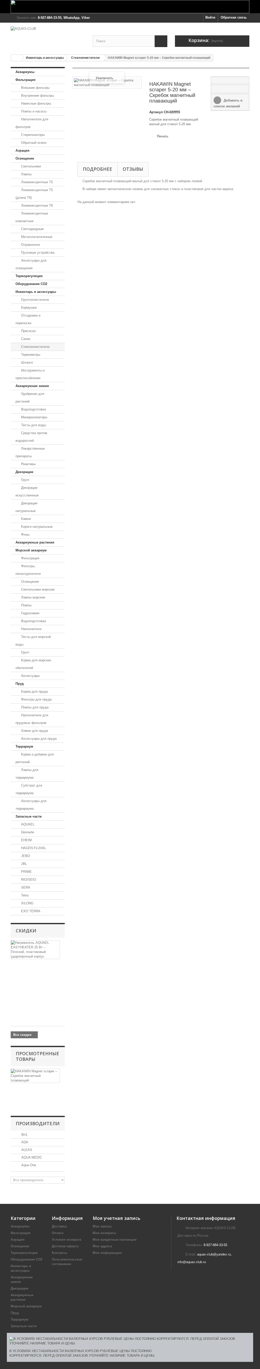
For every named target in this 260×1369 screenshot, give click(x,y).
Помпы (25, 605)
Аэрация (22, 150)
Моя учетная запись (116, 1218)
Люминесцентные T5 (36, 182)
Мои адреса (102, 1246)
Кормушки (28, 307)
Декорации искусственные (27, 491)
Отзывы (133, 169)
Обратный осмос (33, 143)
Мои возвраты (104, 1233)
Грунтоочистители (34, 300)
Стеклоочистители (85, 58)
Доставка (59, 1226)
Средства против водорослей (31, 437)
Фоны (24, 534)
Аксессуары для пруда (38, 738)
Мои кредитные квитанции (115, 1240)
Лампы (25, 174)
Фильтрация (25, 80)
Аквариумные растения (34, 542)
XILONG (27, 903)
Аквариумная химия (32, 386)
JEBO (25, 856)
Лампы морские (32, 597)
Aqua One (28, 1165)
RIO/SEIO (28, 879)
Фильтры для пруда (36, 699)
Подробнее (97, 169)
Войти (210, 17)
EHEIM (26, 840)
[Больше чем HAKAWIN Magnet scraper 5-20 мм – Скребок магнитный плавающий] (35, 1076)
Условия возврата (66, 1240)
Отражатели (30, 245)
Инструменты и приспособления (29, 374)
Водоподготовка (33, 409)
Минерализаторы (33, 417)
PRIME (26, 872)
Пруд (19, 684)
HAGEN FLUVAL (33, 848)
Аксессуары (30, 676)
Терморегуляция (29, 276)
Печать (162, 136)
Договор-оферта (65, 1246)
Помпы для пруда (34, 707)
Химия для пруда (34, 731)
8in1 (23, 1134)
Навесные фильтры (35, 103)
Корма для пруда (34, 691)
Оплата (57, 1233)
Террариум (24, 746)
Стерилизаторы (32, 135)
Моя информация (107, 1253)
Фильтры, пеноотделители (28, 570)
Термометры (30, 354)
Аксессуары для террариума (30, 804)
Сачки (25, 339)
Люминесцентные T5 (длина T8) (34, 193)
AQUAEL (27, 824)
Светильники (30, 166)
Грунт (24, 480)
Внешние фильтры (35, 88)
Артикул (156, 112)
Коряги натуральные (36, 527)
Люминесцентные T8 (36, 205)
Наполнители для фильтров (31, 123)
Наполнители (30, 629)
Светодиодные (32, 229)
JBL (23, 864)
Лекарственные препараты (30, 452)
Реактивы (28, 464)
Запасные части (28, 816)
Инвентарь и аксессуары (45, 58)
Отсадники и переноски (27, 319)
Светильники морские (37, 589)
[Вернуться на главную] (16, 58)
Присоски (28, 331)
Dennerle (27, 832)
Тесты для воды (33, 425)
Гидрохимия (29, 613)
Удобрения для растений (29, 397)
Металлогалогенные (36, 237)
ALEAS (26, 1150)
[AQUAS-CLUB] (48, 36)
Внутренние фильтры (37, 95)
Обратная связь (234, 17)
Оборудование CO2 (31, 284)
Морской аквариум (31, 550)
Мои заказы (102, 1226)
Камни (25, 519)
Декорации (24, 472)
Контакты (59, 1253)
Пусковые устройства (37, 252)
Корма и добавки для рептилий (34, 758)
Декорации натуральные (26, 507)
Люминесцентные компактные (31, 217)
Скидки (26, 931)
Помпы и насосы (33, 111)
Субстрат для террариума (28, 789)
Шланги (26, 362)
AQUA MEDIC (31, 1157)
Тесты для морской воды (33, 640)
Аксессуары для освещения (30, 264)
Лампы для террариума (26, 773)
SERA (25, 887)
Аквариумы (25, 72)
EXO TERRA (30, 911)
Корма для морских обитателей (33, 664)
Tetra (24, 895)
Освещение (24, 158)
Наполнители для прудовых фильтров (31, 719)
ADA (24, 1142)
